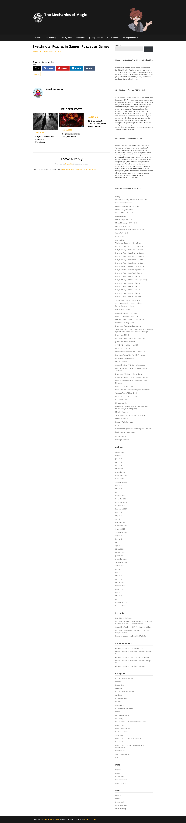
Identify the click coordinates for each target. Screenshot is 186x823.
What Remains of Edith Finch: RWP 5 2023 (130, 230)
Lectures (118, 712)
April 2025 (118, 492)
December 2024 (120, 499)
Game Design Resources (124, 203)
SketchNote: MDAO (122, 335)
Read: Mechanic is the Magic (125, 432)
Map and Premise (121, 362)
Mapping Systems (121, 412)
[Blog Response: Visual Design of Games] (71, 120)
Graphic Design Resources (124, 209)
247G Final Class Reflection (139, 657)
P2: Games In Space (122, 715)
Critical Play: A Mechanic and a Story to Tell (130, 352)
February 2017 (120, 606)
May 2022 (118, 576)
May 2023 (118, 542)
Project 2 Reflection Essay (124, 386)
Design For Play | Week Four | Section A (129, 266)
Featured (118, 682)
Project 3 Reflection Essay (124, 422)
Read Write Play (50, 38)
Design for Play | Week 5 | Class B (127, 276)
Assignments (119, 705)
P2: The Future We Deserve (124, 349)
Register (118, 770)
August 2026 (119, 452)
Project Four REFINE (122, 728)
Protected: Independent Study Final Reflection (131, 636)
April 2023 (118, 546)
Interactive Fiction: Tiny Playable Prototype (130, 355)
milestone (118, 688)
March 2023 (119, 549)
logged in (69, 164)
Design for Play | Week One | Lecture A (129, 246)
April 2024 (118, 519)
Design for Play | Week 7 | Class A (127, 286)
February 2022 (120, 586)
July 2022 (118, 569)
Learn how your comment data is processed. (79, 169)
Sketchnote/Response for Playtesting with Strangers (133, 429)
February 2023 (120, 552)
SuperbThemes (90, 819)
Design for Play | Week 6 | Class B (127, 283)
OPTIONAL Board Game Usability (127, 345)
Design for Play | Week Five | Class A (128, 273)
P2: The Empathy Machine (124, 678)
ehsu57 (38, 51)
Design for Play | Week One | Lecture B (129, 250)
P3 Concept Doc (121, 400)
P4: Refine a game (121, 426)
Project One (119, 685)
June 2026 (118, 459)
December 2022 (120, 559)
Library (37, 38)
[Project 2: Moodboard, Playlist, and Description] (45, 121)
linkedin (78, 68)
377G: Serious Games (122, 754)
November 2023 (121, 526)
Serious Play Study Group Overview (89, 38)
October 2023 (120, 529)
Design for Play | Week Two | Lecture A (129, 253)
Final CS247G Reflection (123, 618)
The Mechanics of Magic (65, 14)
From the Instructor (122, 742)
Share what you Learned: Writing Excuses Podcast (132, 390)
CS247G (36, 74)
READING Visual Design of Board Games (129, 319)
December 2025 (120, 472)
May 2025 (118, 489)
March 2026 (119, 469)
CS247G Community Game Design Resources (131, 199)
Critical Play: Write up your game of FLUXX (130, 338)
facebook (50, 68)
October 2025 (120, 479)
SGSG (117, 757)
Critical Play (119, 718)
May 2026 (118, 462)
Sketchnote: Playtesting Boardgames (128, 326)
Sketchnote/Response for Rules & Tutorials (130, 415)
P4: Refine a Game (121, 732)
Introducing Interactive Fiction (125, 358)
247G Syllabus (66, 38)
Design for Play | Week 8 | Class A (127, 293)
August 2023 (119, 536)
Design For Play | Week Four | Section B (129, 270)
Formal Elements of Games (124, 306)
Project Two (119, 725)
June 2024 (118, 512)
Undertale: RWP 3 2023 (123, 226)
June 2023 (118, 539)
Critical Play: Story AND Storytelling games (130, 365)
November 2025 (121, 475)
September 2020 (121, 602)
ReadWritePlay (120, 751)
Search (148, 49)
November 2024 (121, 502)
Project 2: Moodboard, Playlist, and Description (44, 139)
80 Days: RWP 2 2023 (122, 236)
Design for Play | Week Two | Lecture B (129, 256)
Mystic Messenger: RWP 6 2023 (126, 223)
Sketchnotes (119, 735)
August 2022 (119, 566)
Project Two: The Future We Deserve (128, 738)
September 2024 (121, 509)
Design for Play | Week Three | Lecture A (129, 260)
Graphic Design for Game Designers (127, 206)
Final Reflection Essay (122, 309)
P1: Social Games (121, 698)
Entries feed (119, 776)
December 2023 (120, 522)
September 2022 (121, 562)
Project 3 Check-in (121, 419)
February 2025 (120, 495)
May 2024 (118, 516)
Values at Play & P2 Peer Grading (126, 393)
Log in (117, 773)
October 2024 (120, 506)
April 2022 (118, 579)
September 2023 (121, 532)
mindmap (118, 695)
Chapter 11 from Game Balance (126, 213)
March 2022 (119, 582)
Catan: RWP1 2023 (121, 233)
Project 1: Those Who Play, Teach (127, 316)
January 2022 (119, 589)
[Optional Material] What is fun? (126, 313)
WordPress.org (120, 783)
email (90, 68)
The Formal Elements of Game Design (128, 243)
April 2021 (118, 599)
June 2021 (118, 592)
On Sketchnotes (113, 38)
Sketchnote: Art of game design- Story (128, 374)
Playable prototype (121, 403)
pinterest (64, 68)
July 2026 (118, 455)
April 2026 (118, 465)
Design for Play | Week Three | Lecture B (130, 263)
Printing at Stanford (130, 38)
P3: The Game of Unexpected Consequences (130, 397)
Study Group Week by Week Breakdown (129, 303)
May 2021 (118, 596)
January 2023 (119, 556)
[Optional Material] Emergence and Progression (131, 377)
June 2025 (118, 485)
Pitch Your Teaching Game (124, 323)
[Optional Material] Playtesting (125, 342)
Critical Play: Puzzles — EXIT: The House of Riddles (133, 627)
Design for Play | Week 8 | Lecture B (128, 296)
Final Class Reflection (137, 666)
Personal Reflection (136, 648)
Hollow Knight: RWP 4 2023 (124, 220)
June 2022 (118, 572)
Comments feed (121, 780)
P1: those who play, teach (124, 708)
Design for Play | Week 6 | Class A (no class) (131, 280)
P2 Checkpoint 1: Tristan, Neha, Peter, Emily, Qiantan (97, 123)
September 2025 (121, 482)
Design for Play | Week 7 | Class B (127, 290)
